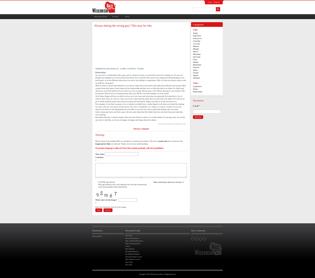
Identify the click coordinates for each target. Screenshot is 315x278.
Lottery (127, 246)
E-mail (196, 106)
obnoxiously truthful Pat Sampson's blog (172, 124)
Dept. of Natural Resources (134, 241)
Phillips (195, 62)
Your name (99, 154)
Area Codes (129, 262)
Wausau (195, 75)
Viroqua (195, 73)
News (127, 17)
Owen (195, 59)
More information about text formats (167, 182)
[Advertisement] (141, 47)
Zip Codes (128, 265)
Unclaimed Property (132, 251)
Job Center (128, 235)
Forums (115, 17)
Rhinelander (197, 65)
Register (217, 2)
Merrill (195, 52)
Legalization (197, 86)
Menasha (196, 49)
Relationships (100, 72)
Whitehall (196, 78)
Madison (196, 46)
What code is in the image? (106, 201)
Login (210, 2)
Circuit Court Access (132, 238)
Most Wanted (129, 249)
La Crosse (196, 44)
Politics (195, 89)
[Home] (104, 7)
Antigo (195, 33)
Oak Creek (196, 57)
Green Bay (196, 41)
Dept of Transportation (132, 243)
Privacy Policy (97, 236)
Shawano (196, 67)
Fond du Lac (197, 38)
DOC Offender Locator (132, 259)
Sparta (195, 70)
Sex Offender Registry (132, 254)
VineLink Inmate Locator (133, 257)
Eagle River (197, 36)
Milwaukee (197, 54)
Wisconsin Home (100, 17)
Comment (99, 158)
